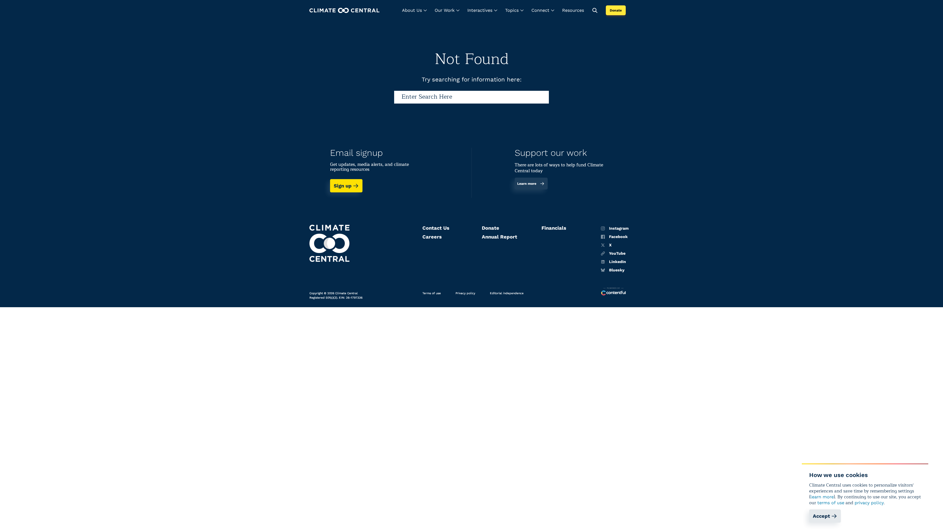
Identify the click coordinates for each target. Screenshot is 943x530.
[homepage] (344, 10)
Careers (432, 237)
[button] (414, 10)
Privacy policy (465, 293)
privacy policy (869, 502)
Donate (616, 10)
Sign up (343, 186)
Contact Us (435, 228)
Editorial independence (507, 293)
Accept (821, 516)
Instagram (619, 228)
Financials (553, 228)
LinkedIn (617, 262)
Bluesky (616, 270)
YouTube (617, 253)
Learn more (526, 184)
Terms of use (431, 293)
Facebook (618, 237)
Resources (573, 10)
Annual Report (499, 237)
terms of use (830, 502)
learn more (822, 496)
